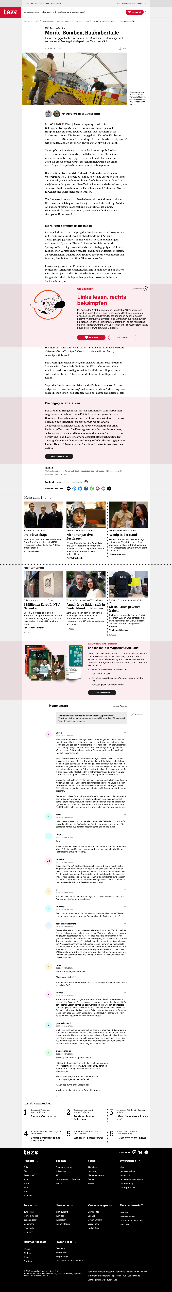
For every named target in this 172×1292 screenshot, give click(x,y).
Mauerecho (29, 1224)
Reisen (27, 1249)
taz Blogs (124, 1212)
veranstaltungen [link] (37, 3)
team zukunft (62, 1212)
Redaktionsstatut (106, 1271)
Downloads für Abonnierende (69, 1260)
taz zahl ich (125, 1175)
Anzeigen (28, 1261)
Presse (91, 1183)
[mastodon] (134, 1153)
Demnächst (93, 1212)
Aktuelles (92, 1167)
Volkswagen (61, 1171)
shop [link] (47, 3)
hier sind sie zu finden (74, 721)
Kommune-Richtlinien (126, 1271)
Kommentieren (63, 482)
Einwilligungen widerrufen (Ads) (102, 1279)
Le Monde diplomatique (131, 1220)
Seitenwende (134, 1275)
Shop (26, 1257)
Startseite (28, 21)
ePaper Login (62, 1256)
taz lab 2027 (93, 1228)
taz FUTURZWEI (127, 1216)
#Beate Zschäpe (87, 471)
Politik (37, 21)
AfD (57, 1175)
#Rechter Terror (61, 474)
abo (122, 1167)
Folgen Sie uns (125, 1152)
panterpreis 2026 (128, 1187)
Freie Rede (29, 1228)
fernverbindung (31, 1216)
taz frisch (60, 1216)
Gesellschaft (29, 1175)
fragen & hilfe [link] (56, 3)
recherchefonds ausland (131, 1179)
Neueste (116, 706)
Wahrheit (28, 1195)
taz (31, 1152)
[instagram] (146, 1153)
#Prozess (100, 471)
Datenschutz (104, 1275)
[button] (147, 12)
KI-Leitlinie (142, 1271)
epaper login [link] (141, 3)
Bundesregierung (64, 1167)
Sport (26, 1183)
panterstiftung (126, 1183)
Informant (93, 1275)
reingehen (28, 1232)
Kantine (27, 1253)
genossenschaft (127, 1171)
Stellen (91, 1179)
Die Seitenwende (96, 1175)
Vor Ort (91, 1216)
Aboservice (61, 1252)
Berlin (26, 1187)
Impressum (116, 1275)
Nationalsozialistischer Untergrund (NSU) (73, 21)
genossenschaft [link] (128, 3)
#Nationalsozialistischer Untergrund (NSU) (62, 471)
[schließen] (145, 288)
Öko (25, 1171)
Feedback (60, 1248)
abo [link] (118, 3)
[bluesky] (140, 1153)
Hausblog (92, 1171)
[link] (32, 12)
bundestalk (29, 1212)
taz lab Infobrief (63, 1224)
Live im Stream (95, 1220)
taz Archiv (124, 1224)
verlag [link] (26, 3)
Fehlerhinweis (76, 482)
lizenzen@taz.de (42, 1275)
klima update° (30, 1220)
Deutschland (47, 21)
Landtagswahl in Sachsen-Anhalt (68, 1181)
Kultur (26, 1179)
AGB (125, 1275)
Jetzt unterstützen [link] (59, 456)
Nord (26, 1191)
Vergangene (93, 1224)
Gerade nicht (137, 289)
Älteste (124, 706)
